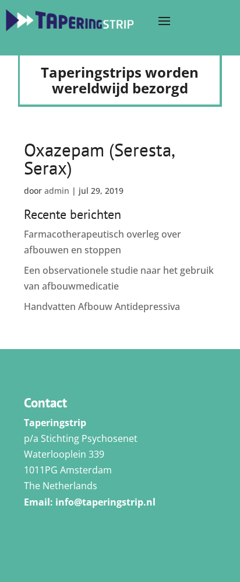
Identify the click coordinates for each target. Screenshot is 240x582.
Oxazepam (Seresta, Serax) (99, 159)
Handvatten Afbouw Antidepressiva (102, 306)
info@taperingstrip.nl (105, 502)
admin (56, 190)
